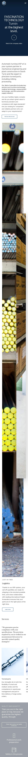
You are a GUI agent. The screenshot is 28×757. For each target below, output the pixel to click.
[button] (25, 3)
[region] (14, 673)
